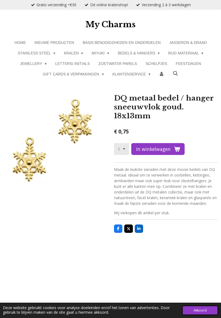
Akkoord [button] (200, 310)
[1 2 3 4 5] (121, 149)
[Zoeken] (175, 73)
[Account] (161, 74)
